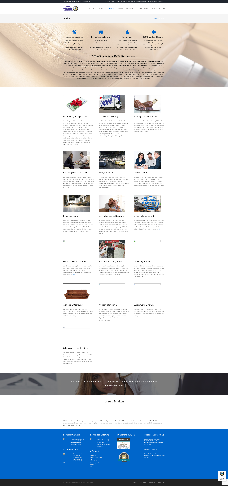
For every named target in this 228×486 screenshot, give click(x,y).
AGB (91, 459)
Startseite (155, 18)
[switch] (222, 479)
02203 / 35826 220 (102, 1)
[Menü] (225, 472)
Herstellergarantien (95, 463)
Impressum (93, 455)
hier (160, 229)
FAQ (91, 466)
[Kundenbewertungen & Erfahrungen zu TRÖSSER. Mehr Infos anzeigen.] (123, 448)
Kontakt (92, 464)
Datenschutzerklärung (96, 457)
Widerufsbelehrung (95, 461)
